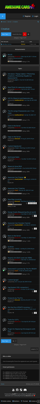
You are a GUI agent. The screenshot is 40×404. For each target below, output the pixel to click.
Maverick (17, 56)
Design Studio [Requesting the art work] (22, 212)
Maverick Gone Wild (15, 166)
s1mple (17, 148)
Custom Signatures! (14, 146)
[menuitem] (34, 16)
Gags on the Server (14, 137)
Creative (5, 28)
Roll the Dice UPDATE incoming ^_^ (20, 307)
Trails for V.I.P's (13, 320)
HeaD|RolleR (19, 179)
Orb (16, 281)
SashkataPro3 (19, 100)
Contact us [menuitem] (34, 401)
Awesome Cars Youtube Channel (19, 223)
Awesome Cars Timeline (16, 188)
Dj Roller (11, 247)
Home (2, 384)
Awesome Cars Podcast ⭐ (17, 177)
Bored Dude (18, 168)
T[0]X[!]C (17, 248)
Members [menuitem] (16, 401)
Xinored (23, 44)
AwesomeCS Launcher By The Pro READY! (22, 269)
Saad (16, 190)
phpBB (13, 394)
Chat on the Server (14, 126)
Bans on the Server (14, 236)
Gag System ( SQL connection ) (18, 287)
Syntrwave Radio (13, 157)
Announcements (18, 58)
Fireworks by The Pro (15, 298)
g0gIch (17, 80)
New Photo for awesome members (20, 87)
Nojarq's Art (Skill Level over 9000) (20, 258)
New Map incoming (7, 44)
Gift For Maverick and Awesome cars (20, 98)
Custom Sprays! (13, 280)
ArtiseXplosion (19, 309)
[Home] (20, 6)
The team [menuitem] (25, 401)
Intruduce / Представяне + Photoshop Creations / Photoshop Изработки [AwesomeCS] (21, 76)
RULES (10, 55)
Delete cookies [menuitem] (7, 401)
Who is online (7, 356)
